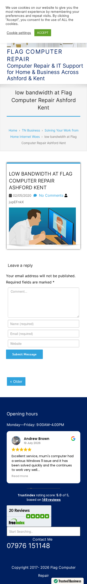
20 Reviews (19, 510)
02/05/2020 (22, 195)
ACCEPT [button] (42, 32)
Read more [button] (20, 476)
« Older (16, 381)
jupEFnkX (16, 202)
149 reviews (51, 499)
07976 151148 (28, 546)
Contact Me (42, 539)
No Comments (51, 195)
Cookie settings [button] (19, 33)
